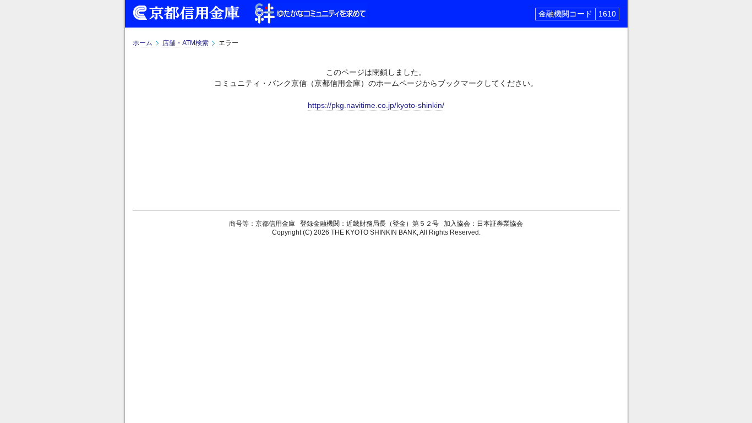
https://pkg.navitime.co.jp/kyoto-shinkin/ (376, 105)
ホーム (142, 43)
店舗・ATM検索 (185, 43)
